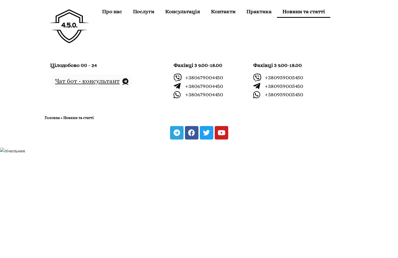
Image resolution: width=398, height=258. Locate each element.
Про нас (112, 11)
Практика (259, 11)
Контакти (223, 11)
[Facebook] (191, 133)
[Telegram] (177, 133)
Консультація (182, 11)
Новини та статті (303, 11)
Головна (52, 118)
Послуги (143, 11)
